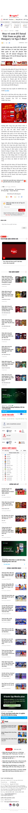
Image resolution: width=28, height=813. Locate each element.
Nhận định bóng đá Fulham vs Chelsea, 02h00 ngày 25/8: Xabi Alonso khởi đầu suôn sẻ (14, 770)
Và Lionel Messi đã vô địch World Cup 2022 (9, 739)
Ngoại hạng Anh (14, 452)
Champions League (6, 284)
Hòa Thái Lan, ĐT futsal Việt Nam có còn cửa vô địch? (8, 685)
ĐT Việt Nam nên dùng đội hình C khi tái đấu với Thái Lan (8, 517)
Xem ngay (5, 411)
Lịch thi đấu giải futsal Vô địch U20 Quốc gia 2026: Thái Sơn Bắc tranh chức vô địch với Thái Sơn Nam (7, 608)
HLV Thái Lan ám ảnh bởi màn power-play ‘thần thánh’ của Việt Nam (7, 641)
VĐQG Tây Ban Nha (6, 367)
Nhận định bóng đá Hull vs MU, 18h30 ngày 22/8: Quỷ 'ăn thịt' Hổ (8, 504)
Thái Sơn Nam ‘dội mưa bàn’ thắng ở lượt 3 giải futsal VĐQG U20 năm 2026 (8, 575)
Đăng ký (21, 210)
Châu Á (6, 30)
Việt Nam (11, 30)
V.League (4, 418)
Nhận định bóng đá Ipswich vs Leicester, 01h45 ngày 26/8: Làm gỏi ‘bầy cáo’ (7, 335)
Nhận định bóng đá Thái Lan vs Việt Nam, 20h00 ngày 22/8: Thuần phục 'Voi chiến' (13, 753)
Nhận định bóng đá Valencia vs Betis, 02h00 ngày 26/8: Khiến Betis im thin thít (8, 363)
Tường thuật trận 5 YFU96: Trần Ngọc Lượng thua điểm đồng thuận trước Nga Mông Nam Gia (7, 530)
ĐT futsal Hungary (20, 189)
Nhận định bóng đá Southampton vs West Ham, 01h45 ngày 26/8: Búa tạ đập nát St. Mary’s (8, 377)
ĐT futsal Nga (4, 190)
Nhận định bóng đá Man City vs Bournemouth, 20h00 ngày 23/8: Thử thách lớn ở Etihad (14, 761)
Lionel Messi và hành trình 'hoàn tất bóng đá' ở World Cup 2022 (8, 726)
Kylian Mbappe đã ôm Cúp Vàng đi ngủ (8, 733)
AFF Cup (3, 495)
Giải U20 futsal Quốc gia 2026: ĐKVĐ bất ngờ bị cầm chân (8, 597)
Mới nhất (5, 19)
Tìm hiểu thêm (7, 564)
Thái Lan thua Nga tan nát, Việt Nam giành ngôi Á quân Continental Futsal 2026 (8, 652)
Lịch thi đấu (8, 415)
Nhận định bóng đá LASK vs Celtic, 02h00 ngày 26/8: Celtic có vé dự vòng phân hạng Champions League (7, 279)
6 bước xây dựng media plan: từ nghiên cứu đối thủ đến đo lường (13, 714)
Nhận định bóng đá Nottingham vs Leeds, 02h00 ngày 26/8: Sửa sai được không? (7, 308)
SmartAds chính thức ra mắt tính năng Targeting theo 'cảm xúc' (13, 560)
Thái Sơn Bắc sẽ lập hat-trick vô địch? (7, 619)
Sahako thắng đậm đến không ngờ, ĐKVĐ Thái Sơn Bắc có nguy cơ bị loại (8, 586)
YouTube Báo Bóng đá (9, 239)
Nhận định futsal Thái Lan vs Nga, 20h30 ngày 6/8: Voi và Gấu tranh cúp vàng (8, 664)
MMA (3, 535)
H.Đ (3, 186)
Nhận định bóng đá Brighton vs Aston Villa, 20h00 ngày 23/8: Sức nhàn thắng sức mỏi (14, 766)
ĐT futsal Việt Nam (9, 189)
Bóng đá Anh (19, 19)
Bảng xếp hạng (9, 448)
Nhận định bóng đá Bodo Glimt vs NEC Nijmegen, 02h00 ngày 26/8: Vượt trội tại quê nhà (7, 294)
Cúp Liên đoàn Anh (6, 312)
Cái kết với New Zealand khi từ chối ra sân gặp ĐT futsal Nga (8, 674)
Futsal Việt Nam (14, 190)
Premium (11, 19)
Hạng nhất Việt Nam (19, 418)
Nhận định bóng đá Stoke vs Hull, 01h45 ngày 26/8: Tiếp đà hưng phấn (8, 322)
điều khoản (8, 215)
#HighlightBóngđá (16, 22)
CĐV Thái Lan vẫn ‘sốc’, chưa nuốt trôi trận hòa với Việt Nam (8, 630)
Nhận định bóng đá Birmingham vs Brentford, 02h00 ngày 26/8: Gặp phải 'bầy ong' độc (7, 349)
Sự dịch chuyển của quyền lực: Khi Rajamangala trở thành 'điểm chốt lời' (8, 491)
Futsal (17, 30)
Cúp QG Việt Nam (11, 418)
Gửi (24, 228)
